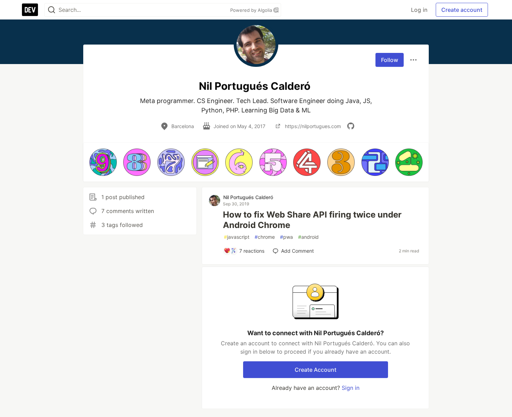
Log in (419, 9)
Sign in (350, 387)
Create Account (315, 369)
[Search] (52, 9)
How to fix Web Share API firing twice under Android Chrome (312, 220)
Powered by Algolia (251, 10)
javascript (236, 237)
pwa (286, 237)
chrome (265, 237)
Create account (461, 9)
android (308, 237)
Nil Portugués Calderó (248, 197)
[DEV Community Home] (30, 10)
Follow (389, 59)
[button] (103, 162)
